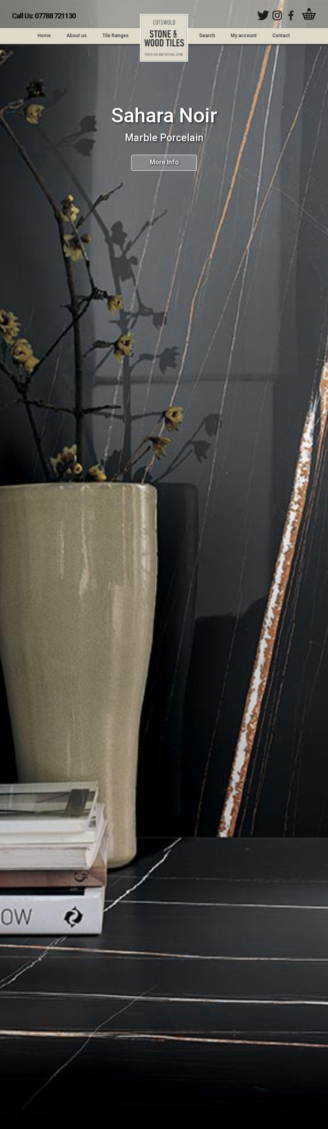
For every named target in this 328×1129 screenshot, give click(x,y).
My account (244, 35)
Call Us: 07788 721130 (44, 16)
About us (76, 35)
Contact (281, 35)
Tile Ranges (115, 35)
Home (44, 35)
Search (207, 35)
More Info (164, 162)
